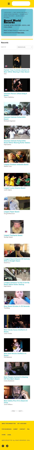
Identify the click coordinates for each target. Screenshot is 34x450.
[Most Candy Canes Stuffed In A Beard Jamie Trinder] (17, 321)
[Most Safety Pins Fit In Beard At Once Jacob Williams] (17, 392)
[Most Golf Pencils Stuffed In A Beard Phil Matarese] (17, 345)
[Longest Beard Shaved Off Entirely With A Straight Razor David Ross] (17, 250)
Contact (22, 429)
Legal (9, 434)
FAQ (28, 429)
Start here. (20, 32)
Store (4, 434)
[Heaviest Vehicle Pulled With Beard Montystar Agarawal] (17, 108)
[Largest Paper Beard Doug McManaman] (17, 203)
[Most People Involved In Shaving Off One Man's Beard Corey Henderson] (17, 368)
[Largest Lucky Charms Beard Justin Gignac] (17, 179)
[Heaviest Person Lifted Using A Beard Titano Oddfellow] (17, 85)
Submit (15, 429)
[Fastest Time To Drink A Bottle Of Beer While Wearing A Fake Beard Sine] (17, 61)
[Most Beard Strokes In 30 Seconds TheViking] (17, 297)
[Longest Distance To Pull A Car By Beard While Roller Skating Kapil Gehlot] (17, 274)
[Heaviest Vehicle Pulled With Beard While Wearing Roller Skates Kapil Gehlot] (17, 132)
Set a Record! (22, 423)
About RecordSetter (9, 423)
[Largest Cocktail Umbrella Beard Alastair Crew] (17, 156)
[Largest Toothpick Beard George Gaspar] (17, 227)
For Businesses (7, 429)
